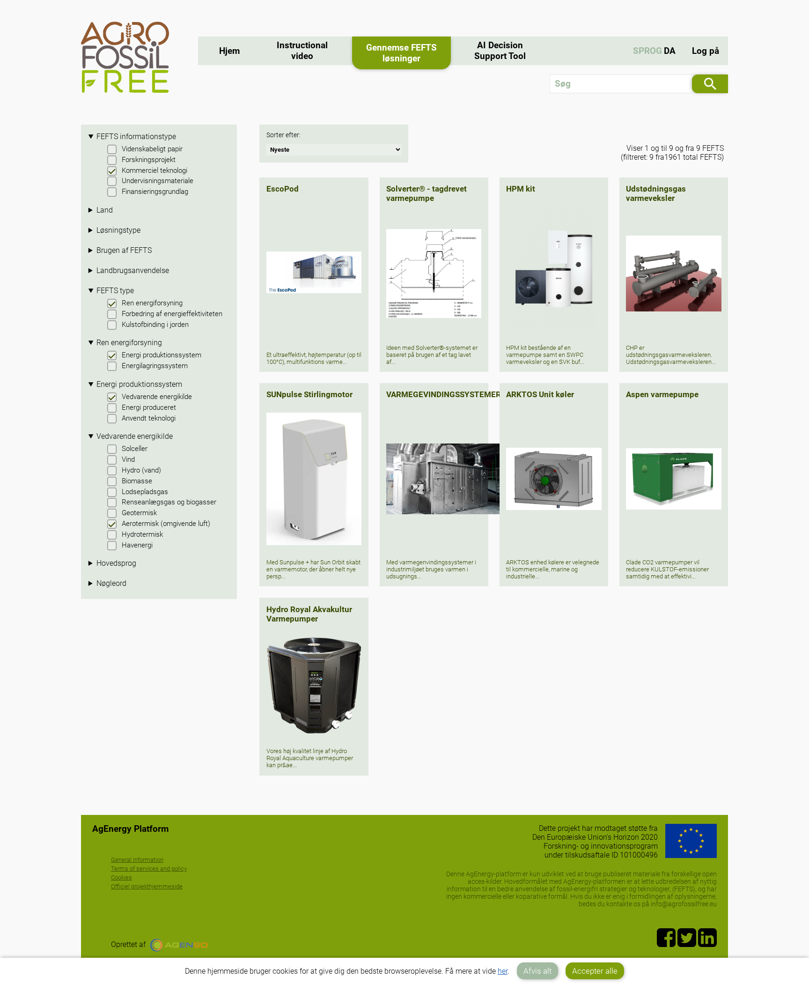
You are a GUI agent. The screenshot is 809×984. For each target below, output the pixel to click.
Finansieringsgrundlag (155, 191)
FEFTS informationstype (136, 136)
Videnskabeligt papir (152, 149)
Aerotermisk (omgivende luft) (166, 523)
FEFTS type (115, 290)
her (502, 971)
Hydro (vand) (141, 470)
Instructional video (302, 50)
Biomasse (137, 481)
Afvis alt (537, 971)
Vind (128, 459)
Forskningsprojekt (149, 159)
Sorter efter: (283, 135)
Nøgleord (111, 583)
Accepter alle (595, 971)
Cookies (121, 877)
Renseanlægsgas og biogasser (169, 502)
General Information (137, 859)
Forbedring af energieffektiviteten (172, 314)
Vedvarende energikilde (157, 396)
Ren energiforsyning (152, 303)
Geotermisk (139, 513)
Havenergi (137, 545)
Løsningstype (118, 230)
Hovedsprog (116, 563)
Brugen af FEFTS (124, 250)
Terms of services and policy (149, 868)
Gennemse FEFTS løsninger (401, 53)
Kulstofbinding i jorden (155, 324)
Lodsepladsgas (145, 492)
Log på (705, 50)
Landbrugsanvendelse (132, 270)
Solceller (134, 448)
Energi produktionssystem (161, 355)
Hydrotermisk (142, 534)
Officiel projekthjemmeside (147, 886)
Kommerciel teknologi (154, 170)
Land (104, 210)
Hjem (229, 50)
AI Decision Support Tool (500, 50)
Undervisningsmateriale (157, 181)
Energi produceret (149, 407)
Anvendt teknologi (149, 418)
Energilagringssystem (155, 366)
